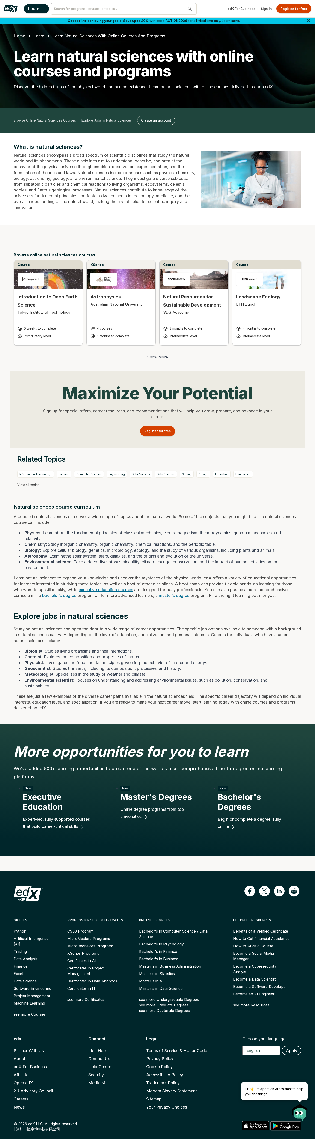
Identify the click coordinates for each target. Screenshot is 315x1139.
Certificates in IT (81, 988)
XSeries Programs (83, 953)
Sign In (266, 9)
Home (19, 35)
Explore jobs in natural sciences (106, 120)
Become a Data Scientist (254, 979)
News (19, 1107)
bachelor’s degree (59, 595)
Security (96, 1074)
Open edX (23, 1082)
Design (203, 474)
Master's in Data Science (161, 988)
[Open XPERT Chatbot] (300, 1111)
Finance (64, 474)
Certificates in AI (81, 960)
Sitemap (154, 1099)
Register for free (294, 9)
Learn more (230, 21)
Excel (18, 973)
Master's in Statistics (157, 973)
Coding (187, 474)
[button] (190, 8)
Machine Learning (29, 1003)
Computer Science (89, 474)
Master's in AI (151, 981)
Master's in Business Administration (170, 966)
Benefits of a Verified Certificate (260, 931)
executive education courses (106, 589)
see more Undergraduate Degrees (169, 999)
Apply (291, 1050)
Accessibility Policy (164, 1074)
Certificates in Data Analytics (92, 981)
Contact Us (99, 1058)
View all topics (28, 485)
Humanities (243, 474)
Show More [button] (157, 357)
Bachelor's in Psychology (161, 944)
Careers (21, 1099)
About (19, 1058)
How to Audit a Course (253, 946)
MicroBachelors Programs (90, 946)
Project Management (32, 995)
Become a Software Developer (260, 986)
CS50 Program (80, 931)
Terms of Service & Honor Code (176, 1050)
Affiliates (22, 1074)
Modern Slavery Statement (171, 1090)
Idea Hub (97, 1050)
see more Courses (30, 1014)
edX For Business (241, 9)
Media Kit (97, 1082)
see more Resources (251, 1005)
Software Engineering (32, 988)
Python (20, 931)
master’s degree (174, 595)
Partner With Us (29, 1050)
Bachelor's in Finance (158, 951)
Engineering (117, 474)
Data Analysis (141, 474)
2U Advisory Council (33, 1090)
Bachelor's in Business (159, 959)
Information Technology (35, 474)
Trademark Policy (163, 1082)
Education (222, 474)
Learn (33, 8)
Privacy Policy (159, 1058)
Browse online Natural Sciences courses (45, 120)
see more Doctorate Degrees (164, 1010)
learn (38, 35)
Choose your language (263, 1038)
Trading (20, 951)
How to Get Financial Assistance (261, 938)
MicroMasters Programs (88, 938)
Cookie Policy (159, 1066)
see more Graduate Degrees (163, 1005)
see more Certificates (85, 999)
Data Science (166, 474)
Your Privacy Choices (166, 1107)
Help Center (99, 1066)
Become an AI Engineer (254, 994)
